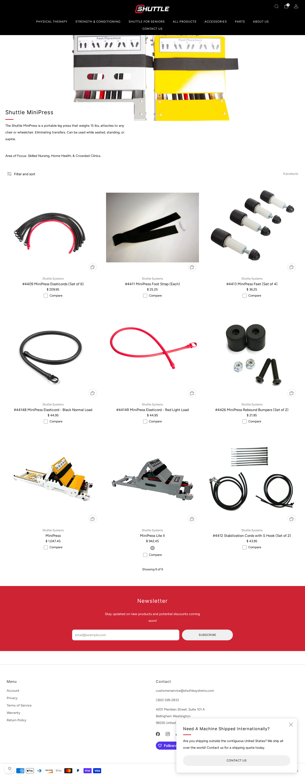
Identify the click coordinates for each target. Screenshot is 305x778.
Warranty (13, 713)
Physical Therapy (51, 21)
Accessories (216, 21)
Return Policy (16, 720)
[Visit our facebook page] (158, 734)
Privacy (12, 698)
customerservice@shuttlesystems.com (185, 691)
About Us (261, 21)
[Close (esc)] (291, 725)
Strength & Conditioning (98, 21)
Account (13, 691)
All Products (184, 21)
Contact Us (152, 28)
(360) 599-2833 (167, 700)
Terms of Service (19, 705)
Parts (240, 21)
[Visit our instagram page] (168, 734)
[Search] (276, 6)
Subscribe (207, 635)
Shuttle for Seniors (147, 21)
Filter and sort (24, 174)
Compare (56, 295)
